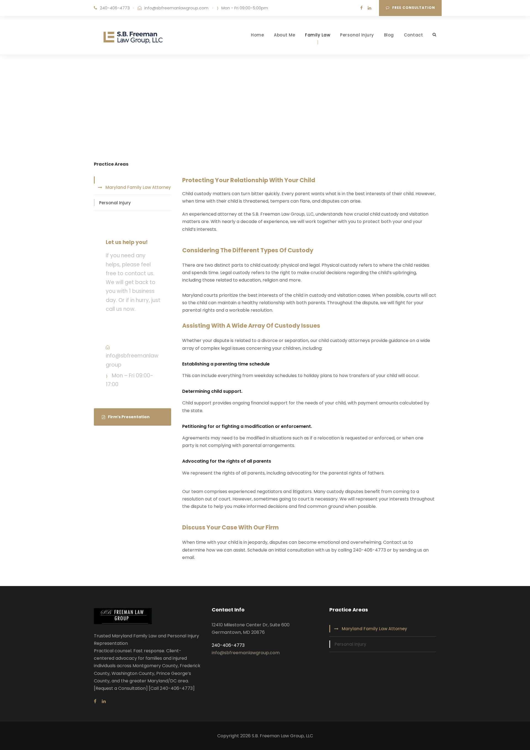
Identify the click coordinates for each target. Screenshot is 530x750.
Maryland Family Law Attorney (138, 187)
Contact (413, 35)
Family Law (317, 35)
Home (257, 35)
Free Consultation (413, 7)
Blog (389, 35)
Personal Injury (357, 35)
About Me (284, 35)
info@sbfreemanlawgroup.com (176, 8)
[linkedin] (369, 8)
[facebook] (361, 8)
